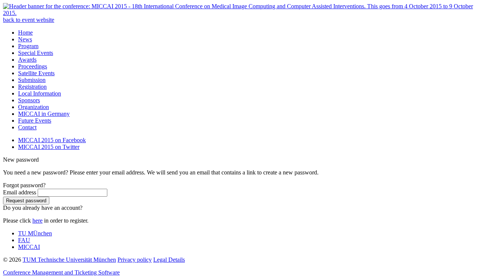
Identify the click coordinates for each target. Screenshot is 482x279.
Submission (32, 80)
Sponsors (29, 100)
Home (25, 32)
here (37, 220)
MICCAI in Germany (44, 114)
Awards (27, 59)
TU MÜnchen (35, 233)
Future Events (34, 120)
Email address (19, 192)
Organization (33, 107)
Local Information (39, 93)
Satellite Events (36, 73)
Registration (32, 86)
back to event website (28, 20)
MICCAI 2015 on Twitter (48, 147)
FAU (24, 240)
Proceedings (32, 66)
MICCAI (29, 247)
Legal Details (169, 259)
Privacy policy (134, 259)
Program (28, 46)
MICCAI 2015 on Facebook (52, 140)
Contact (27, 127)
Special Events (35, 53)
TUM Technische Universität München (69, 259)
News (25, 39)
